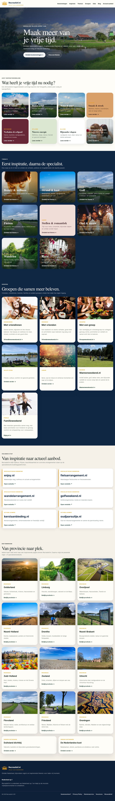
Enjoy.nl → (7, 435)
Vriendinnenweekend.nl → (13, 339)
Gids (94, 4)
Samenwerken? (66, 794)
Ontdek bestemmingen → (34, 55)
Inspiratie (72, 4)
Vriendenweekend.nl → (50, 339)
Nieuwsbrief (108, 794)
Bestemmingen (62, 4)
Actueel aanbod (108, 4)
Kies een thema (54, 55)
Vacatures (99, 794)
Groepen (88, 4)
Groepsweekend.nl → (87, 339)
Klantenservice (89, 794)
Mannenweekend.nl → (87, 387)
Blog (99, 4)
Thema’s (80, 4)
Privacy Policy (77, 794)
